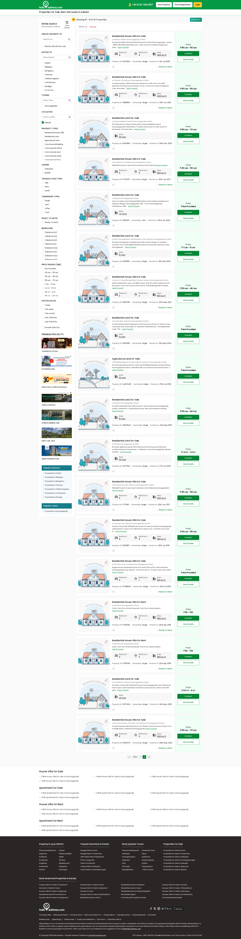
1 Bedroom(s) (50, 244)
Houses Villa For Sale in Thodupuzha (53, 897)
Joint (47, 204)
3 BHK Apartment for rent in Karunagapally (60, 826)
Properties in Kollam (53, 473)
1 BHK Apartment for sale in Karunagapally (60, 797)
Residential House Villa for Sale (129, 36)
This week (49, 309)
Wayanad (63, 866)
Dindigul (48, 86)
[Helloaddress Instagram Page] (158, 909)
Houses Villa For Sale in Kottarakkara (95, 894)
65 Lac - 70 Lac (51, 280)
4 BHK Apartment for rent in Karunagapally (115, 826)
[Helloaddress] (50, 4)
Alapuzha (43, 853)
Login (197, 4)
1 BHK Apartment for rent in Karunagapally (59, 830)
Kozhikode (43, 866)
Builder (48, 172)
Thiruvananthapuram (47, 850)
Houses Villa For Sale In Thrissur (174, 885)
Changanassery (128, 857)
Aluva (144, 853)
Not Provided (50, 268)
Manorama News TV (92, 915)
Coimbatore (50, 82)
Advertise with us (114, 919)
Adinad (48, 122)
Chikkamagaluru (52, 78)
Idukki (61, 857)
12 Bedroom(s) (51, 255)
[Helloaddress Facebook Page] (151, 909)
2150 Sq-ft (161, 539)
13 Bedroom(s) (51, 259)
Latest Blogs (57, 919)
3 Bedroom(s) (51, 232)
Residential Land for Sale (125, 118)
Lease (47, 190)
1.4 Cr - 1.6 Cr (50, 288)
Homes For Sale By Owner (49, 888)
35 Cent (122, 137)
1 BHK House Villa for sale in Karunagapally (60, 781)
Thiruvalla (126, 866)
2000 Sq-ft (162, 96)
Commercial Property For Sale (133, 897)
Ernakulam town (148, 850)
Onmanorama (76, 915)
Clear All (92, 26)
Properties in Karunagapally (56, 511)
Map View (197, 20)
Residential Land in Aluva (131, 888)
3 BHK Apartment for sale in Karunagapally (60, 793)
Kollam (48, 63)
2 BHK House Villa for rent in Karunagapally (170, 809)
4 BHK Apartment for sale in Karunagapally (115, 793)
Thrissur (62, 860)
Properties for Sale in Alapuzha (176, 866)
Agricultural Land (52, 140)
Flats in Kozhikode (88, 863)
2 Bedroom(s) (51, 240)
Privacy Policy (181, 935)
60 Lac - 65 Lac (51, 276)
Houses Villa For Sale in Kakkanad (93, 888)
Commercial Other (53, 156)
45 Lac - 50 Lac (51, 272)
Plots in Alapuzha (87, 860)
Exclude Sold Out (52, 327)
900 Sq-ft (161, 580)
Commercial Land (53, 152)
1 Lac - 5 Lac (50, 284)
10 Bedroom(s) (51, 248)
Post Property (164, 4)
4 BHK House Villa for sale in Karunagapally (115, 776)
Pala (124, 863)
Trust (47, 212)
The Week (152, 915)
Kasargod (63, 869)
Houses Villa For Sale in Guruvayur (176, 891)
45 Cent (122, 698)
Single (47, 200)
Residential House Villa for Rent (129, 602)
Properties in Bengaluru (54, 481)
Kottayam (43, 857)
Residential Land (52, 136)
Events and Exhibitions (86, 919)
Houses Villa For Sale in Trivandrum (53, 885)
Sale (46, 183)
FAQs (200, 935)
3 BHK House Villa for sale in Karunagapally (60, 776)
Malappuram (64, 863)
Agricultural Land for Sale (126, 358)
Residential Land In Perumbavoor (52, 894)
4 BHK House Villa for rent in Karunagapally (115, 809)
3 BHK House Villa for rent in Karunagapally (60, 809)
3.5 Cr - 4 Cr (50, 292)
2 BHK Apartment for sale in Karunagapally (170, 793)
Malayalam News (60, 915)
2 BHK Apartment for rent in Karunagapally (170, 826)
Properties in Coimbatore (55, 493)
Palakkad (43, 863)
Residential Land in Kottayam (132, 885)
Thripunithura (147, 866)
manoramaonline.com (97, 935)
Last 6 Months (51, 321)
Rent (47, 186)
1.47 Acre (123, 214)
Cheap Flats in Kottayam (90, 866)
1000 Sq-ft (161, 736)
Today (47, 305)
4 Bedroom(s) (51, 236)
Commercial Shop (53, 160)
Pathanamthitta (65, 853)
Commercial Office (53, 148)
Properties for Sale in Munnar (175, 869)
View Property (123, 47)
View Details (188, 59)
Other (47, 208)
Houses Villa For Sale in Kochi (92, 885)
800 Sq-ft (161, 296)
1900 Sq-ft (161, 173)
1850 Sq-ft (161, 618)
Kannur (42, 869)
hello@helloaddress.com (131, 929)
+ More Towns (147, 869)
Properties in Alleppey (54, 477)
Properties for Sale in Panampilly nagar (179, 860)
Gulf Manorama (123, 915)
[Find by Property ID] (69, 39)
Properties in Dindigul (53, 497)
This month (50, 313)
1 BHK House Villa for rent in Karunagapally (59, 814)
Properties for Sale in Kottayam (176, 857)
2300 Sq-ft (161, 55)
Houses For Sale (86, 891)
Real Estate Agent (128, 894)
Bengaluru (49, 70)
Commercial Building (54, 144)
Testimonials (69, 919)
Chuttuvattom (109, 915)
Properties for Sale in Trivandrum (176, 853)
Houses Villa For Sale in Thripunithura (177, 888)
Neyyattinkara (127, 869)
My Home (101, 919)
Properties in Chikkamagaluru (57, 489)
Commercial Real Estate (172, 897)
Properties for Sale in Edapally (175, 863)
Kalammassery (148, 860)
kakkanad (146, 857)
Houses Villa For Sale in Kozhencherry (177, 894)
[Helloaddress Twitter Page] (154, 909)
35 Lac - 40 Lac (51, 296)
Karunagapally (51, 106)
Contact (188, 53)
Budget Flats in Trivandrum (91, 853)
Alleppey (48, 67)
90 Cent (122, 459)
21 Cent (122, 337)
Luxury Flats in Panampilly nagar (93, 869)
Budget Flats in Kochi (89, 850)
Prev (135, 757)
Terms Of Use (192, 935)
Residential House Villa (54, 132)
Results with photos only (55, 46)
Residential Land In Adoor (90, 897)
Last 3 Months (51, 317)
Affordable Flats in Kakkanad (92, 857)
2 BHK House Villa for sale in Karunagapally (170, 776)
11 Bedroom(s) (51, 252)
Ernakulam (49, 90)
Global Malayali (139, 915)
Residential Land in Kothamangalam (135, 891)
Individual (49, 169)
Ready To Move (51, 222)
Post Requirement (183, 4)
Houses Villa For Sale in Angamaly (53, 891)
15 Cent (122, 255)
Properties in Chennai (54, 485)
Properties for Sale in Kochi (174, 850)
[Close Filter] (73, 19)
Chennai (48, 74)
